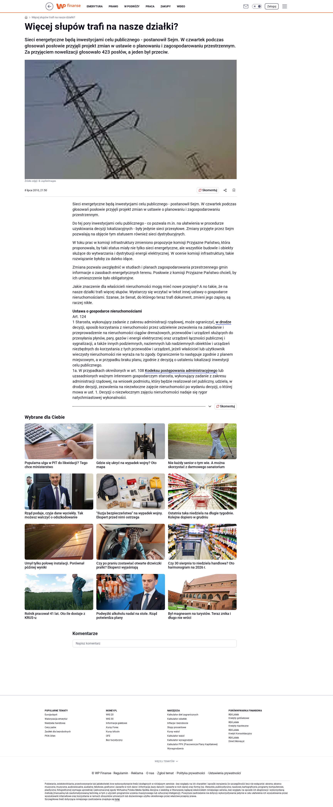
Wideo (181, 6)
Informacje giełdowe (116, 723)
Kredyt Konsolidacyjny (240, 733)
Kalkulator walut (175, 736)
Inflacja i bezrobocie (177, 723)
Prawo (113, 6)
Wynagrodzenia (175, 748)
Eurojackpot (51, 714)
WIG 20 (110, 714)
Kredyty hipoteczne (238, 725)
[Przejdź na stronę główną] (49, 9)
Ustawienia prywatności (224, 773)
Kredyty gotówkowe (239, 718)
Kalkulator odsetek (177, 719)
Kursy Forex (112, 727)
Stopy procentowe (176, 727)
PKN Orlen (50, 736)
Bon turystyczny (114, 740)
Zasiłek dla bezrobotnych (58, 731)
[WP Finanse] (71, 6)
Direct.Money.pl (236, 741)
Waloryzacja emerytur (56, 719)
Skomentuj (209, 190)
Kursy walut (173, 731)
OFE (108, 736)
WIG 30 (110, 719)
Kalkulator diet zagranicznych (182, 714)
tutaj (117, 799)
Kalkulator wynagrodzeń (180, 740)
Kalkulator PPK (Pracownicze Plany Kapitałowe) (192, 744)
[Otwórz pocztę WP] (246, 6)
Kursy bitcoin (113, 731)
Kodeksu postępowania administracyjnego (181, 370)
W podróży (132, 6)
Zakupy (166, 6)
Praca (150, 6)
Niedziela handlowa (55, 723)
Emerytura (95, 6)
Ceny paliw (50, 727)
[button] (257, 6)
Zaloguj (271, 6)
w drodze (223, 322)
